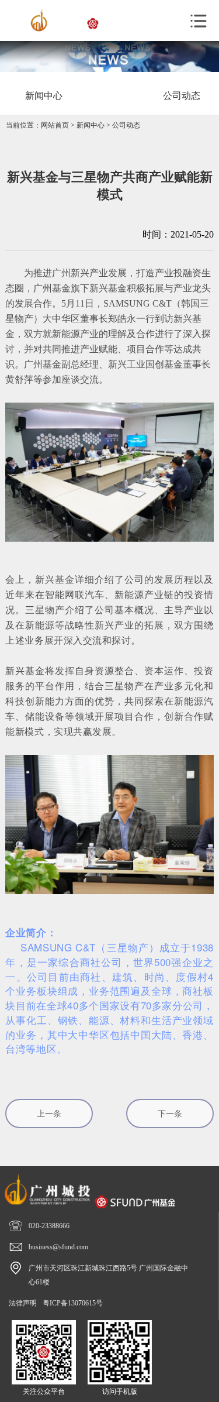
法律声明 (23, 1303)
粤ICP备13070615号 (73, 1303)
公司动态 (126, 125)
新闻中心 (91, 125)
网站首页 (55, 125)
